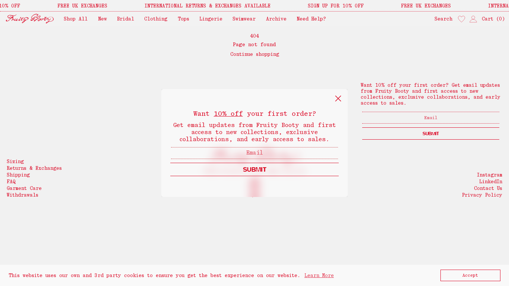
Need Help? (311, 18)
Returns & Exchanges (34, 168)
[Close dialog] (338, 98)
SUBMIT (254, 169)
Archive (276, 18)
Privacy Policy (482, 195)
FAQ (11, 181)
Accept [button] (470, 275)
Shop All (76, 18)
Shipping (18, 174)
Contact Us (488, 188)
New (102, 18)
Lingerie (210, 18)
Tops (183, 18)
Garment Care (24, 188)
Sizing (15, 161)
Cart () (493, 18)
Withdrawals (22, 195)
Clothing (155, 18)
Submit (431, 133)
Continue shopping (254, 54)
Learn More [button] (319, 275)
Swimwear (244, 18)
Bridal (125, 18)
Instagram (489, 174)
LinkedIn (490, 181)
